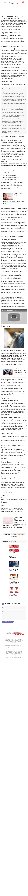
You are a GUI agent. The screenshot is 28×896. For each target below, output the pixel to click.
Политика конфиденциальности (14, 658)
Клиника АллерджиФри (16, 657)
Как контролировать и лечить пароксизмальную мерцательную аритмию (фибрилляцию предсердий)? (14, 523)
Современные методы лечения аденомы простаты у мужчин (13, 570)
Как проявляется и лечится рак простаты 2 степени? (14, 597)
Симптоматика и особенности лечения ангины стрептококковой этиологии (13, 556)
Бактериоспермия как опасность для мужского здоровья (20, 372)
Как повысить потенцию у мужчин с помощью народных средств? (14, 583)
